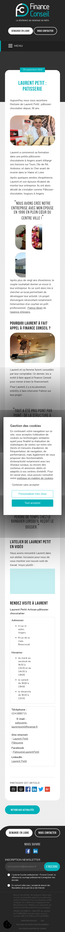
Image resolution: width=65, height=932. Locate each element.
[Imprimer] (21, 789)
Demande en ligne (21, 30)
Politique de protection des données (32, 925)
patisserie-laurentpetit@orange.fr (25, 725)
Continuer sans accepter (25, 485)
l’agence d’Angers (20, 312)
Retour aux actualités (22, 809)
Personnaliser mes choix (32, 494)
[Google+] (47, 789)
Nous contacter (45, 30)
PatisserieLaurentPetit (26, 752)
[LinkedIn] (34, 789)
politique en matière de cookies (35, 478)
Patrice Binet (35, 308)
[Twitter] (41, 789)
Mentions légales (29, 921)
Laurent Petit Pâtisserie (20, 741)
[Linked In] (35, 851)
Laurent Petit (19, 761)
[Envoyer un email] (13, 789)
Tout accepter (32, 503)
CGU (42, 921)
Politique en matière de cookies (32, 929)
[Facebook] (28, 789)
